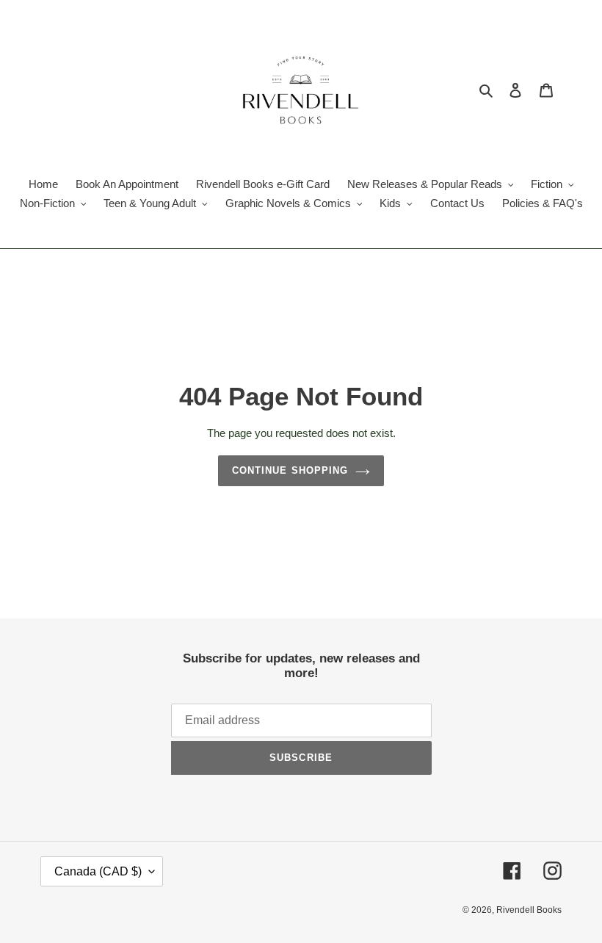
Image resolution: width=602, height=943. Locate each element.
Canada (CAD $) (98, 871)
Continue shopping (290, 470)
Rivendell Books (529, 910)
